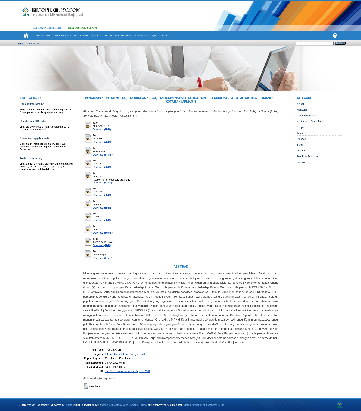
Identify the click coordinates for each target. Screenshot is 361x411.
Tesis (300, 133)
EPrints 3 (69, 404)
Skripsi (300, 127)
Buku (300, 144)
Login (20, 43)
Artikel (300, 104)
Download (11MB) (102, 182)
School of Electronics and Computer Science (124, 404)
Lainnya (301, 162)
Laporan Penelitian (307, 115)
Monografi (302, 109)
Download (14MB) (102, 258)
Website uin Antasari (93, 35)
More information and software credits (204, 404)
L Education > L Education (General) (125, 354)
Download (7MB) (102, 142)
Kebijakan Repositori (47, 27)
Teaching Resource (307, 156)
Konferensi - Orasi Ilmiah (310, 121)
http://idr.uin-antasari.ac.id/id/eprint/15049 (127, 371)
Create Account (33, 43)
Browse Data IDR (65, 35)
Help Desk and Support (82, 27)
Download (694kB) (103, 232)
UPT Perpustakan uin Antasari (129, 35)
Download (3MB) (102, 195)
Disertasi (301, 139)
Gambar (301, 150)
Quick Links (160, 35)
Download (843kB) (103, 154)
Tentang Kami (42, 35)
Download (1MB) (102, 129)
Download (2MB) (102, 167)
